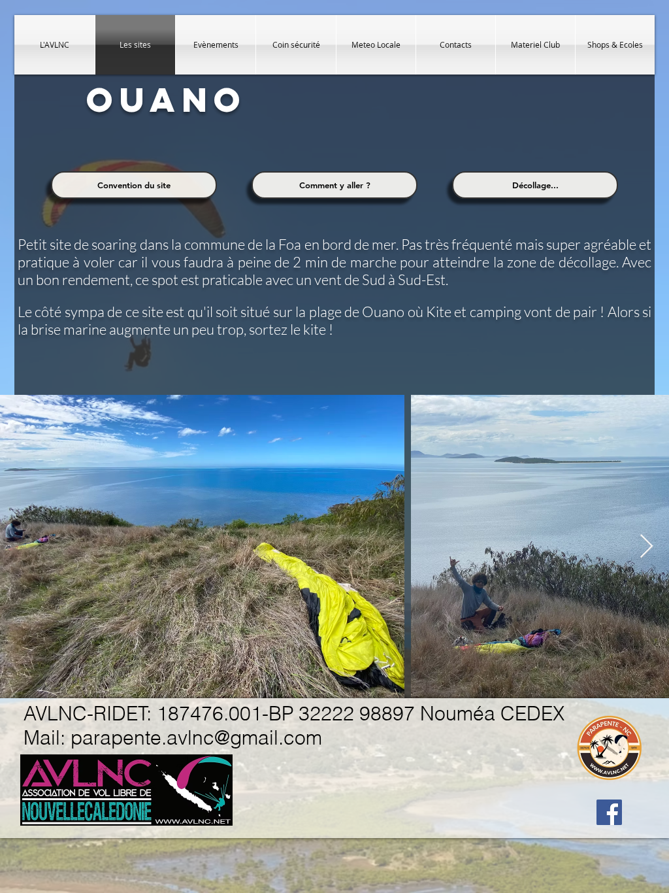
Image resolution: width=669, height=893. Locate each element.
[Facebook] (609, 812)
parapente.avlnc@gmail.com (196, 738)
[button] (134, 185)
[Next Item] (646, 547)
